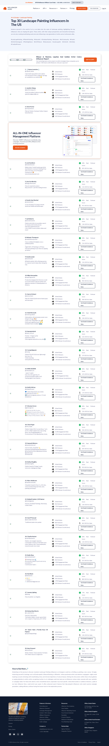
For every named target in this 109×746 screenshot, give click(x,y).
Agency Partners (65, 729)
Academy (67, 706)
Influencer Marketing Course (68, 710)
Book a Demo (12, 729)
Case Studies (64, 708)
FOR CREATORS (94, 8)
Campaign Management (46, 710)
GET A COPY (90, 59)
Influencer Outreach (45, 708)
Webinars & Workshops (67, 719)
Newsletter (64, 715)
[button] (37, 8)
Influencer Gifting (44, 717)
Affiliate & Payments (45, 715)
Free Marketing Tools (66, 721)
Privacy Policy (92, 742)
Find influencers (44, 706)
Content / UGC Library (45, 713)
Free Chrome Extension (67, 713)
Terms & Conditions (82, 742)
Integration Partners (66, 731)
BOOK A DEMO (82, 8)
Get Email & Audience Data (87, 80)
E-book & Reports (65, 717)
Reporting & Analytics (45, 719)
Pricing (72, 8)
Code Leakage (43, 721)
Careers (11, 723)
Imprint (98, 742)
